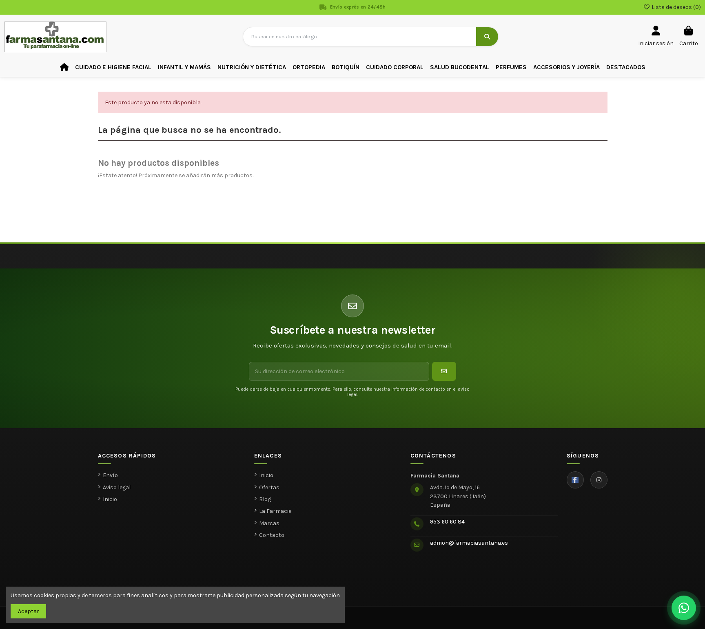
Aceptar (28, 611)
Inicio (110, 499)
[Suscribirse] (444, 371)
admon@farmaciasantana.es (469, 542)
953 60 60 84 (447, 521)
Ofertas (269, 487)
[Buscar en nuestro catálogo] (487, 36)
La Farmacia (275, 511)
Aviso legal (117, 487)
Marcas (269, 523)
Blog (265, 499)
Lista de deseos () (675, 7)
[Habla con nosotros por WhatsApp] (684, 608)
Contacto (271, 535)
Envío (110, 475)
